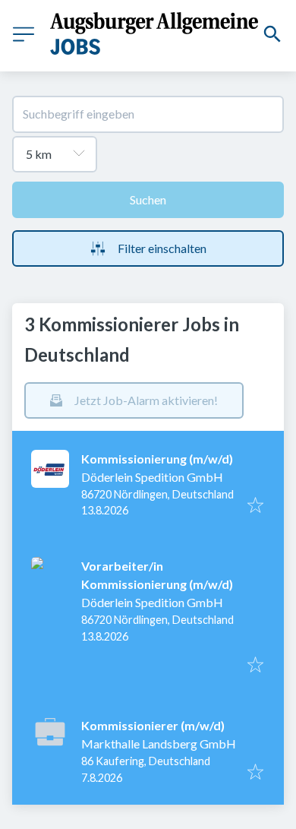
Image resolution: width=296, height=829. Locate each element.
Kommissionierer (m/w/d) (153, 725)
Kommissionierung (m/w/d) (157, 458)
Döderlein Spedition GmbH (152, 477)
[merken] (255, 506)
